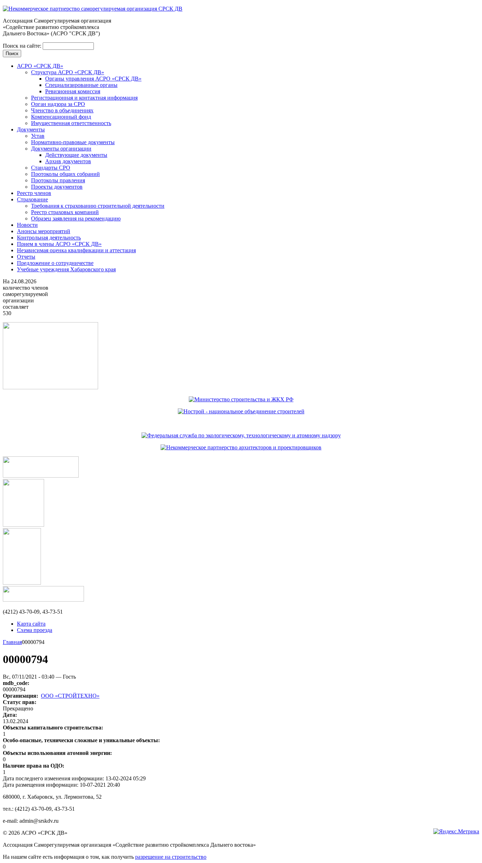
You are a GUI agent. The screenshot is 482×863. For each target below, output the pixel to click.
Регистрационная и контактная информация (84, 98)
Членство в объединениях (62, 110)
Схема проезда (34, 630)
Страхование (32, 199)
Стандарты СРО (50, 168)
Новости (27, 225)
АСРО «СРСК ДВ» (40, 66)
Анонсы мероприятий (43, 231)
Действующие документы (76, 155)
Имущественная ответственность (71, 123)
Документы (31, 129)
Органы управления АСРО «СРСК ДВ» (93, 79)
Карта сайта (31, 624)
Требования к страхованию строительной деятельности (97, 206)
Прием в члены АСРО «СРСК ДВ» (59, 244)
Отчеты (26, 257)
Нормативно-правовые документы (73, 142)
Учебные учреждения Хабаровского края (66, 269)
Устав (37, 136)
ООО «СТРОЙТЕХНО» (70, 696)
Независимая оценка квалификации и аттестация (76, 250)
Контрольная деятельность (49, 238)
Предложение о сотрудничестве (55, 263)
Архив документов (68, 161)
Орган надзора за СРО (58, 104)
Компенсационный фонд (61, 117)
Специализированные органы (81, 85)
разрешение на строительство (170, 857)
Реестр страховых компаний (65, 212)
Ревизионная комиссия (72, 91)
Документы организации (61, 149)
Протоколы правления (58, 180)
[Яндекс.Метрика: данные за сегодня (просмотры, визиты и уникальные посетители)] (456, 831)
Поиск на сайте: (23, 46)
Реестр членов (34, 193)
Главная (12, 642)
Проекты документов (57, 187)
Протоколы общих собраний (65, 174)
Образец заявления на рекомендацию (76, 218)
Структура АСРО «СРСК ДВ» (67, 72)
